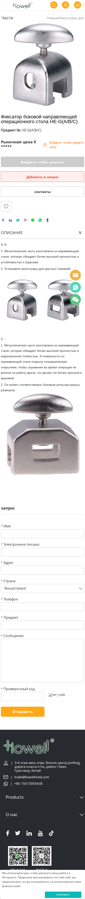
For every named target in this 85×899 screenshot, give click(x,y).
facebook (3, 220)
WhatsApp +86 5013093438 (75, 287)
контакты (42, 192)
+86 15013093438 (28, 784)
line (33, 220)
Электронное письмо (20, 545)
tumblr (47, 220)
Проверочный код (18, 689)
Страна (8, 581)
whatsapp (40, 220)
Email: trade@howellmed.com (75, 275)
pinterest (25, 220)
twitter (18, 220)
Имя (6, 526)
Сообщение (12, 636)
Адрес (7, 563)
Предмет (9, 618)
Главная (53, 18)
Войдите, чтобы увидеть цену (66, 145)
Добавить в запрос (42, 177)
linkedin (10, 220)
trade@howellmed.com (31, 777)
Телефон (9, 599)
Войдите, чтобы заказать (42, 162)
